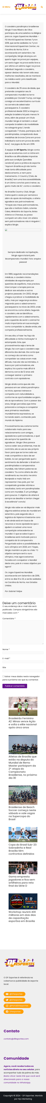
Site (4, 667)
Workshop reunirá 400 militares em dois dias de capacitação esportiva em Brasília (22, 916)
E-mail (6, 658)
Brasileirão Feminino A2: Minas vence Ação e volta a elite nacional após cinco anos (23, 723)
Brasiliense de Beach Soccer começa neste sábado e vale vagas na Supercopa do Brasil (22, 813)
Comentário (9, 618)
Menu (7, 6)
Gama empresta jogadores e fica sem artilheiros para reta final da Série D (22, 881)
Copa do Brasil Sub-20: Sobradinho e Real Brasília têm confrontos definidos (23, 849)
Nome (6, 649)
